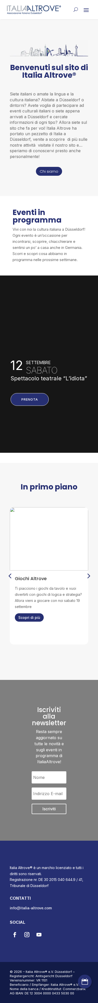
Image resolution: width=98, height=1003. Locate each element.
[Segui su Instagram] (27, 935)
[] (85, 987)
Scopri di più (29, 617)
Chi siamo (49, 171)
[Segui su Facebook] (15, 935)
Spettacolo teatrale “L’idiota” (49, 378)
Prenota (29, 400)
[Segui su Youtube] (39, 935)
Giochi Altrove (31, 578)
